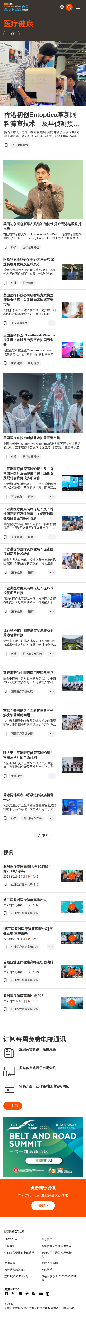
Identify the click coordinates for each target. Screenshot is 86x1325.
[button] (78, 7)
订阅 (15, 1105)
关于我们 (47, 1239)
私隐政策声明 (50, 1263)
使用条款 (9, 1263)
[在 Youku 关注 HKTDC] (47, 1294)
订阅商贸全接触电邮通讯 (19, 1252)
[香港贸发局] (43, 1233)
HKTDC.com (11, 1239)
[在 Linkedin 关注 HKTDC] (20, 1294)
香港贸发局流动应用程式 (56, 1246)
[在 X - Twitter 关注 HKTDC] (13, 1294)
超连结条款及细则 (15, 1269)
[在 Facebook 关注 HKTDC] (6, 1294)
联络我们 (9, 1246)
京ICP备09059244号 (16, 1276)
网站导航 (47, 1269)
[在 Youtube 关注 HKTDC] (41, 1294)
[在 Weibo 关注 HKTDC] (27, 1294)
